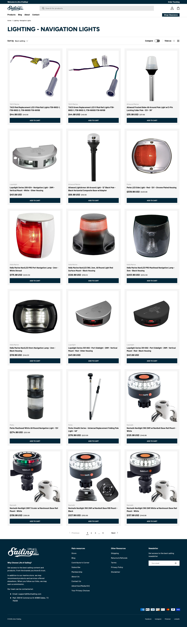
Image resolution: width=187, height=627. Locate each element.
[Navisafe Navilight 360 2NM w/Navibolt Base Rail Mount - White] (152, 396)
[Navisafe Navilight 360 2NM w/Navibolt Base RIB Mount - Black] (93, 476)
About (27, 14)
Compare (149, 41)
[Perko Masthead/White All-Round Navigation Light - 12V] (35, 396)
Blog (20, 14)
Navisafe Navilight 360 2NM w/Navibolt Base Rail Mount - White (151, 429)
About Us (75, 576)
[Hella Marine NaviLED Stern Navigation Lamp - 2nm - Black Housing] (35, 316)
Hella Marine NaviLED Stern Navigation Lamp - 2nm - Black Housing (32, 349)
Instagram (158, 619)
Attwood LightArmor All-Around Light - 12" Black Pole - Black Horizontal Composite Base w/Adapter (91, 189)
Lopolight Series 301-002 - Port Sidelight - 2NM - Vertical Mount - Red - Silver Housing (92, 349)
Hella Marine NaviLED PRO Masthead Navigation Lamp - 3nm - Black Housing (151, 269)
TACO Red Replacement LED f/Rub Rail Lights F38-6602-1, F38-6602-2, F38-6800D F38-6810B (35, 108)
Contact (35, 14)
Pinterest (168, 619)
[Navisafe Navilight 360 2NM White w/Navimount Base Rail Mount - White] (152, 476)
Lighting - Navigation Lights (22, 20)
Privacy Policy (117, 567)
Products (11, 14)
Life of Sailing (16, 619)
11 (103, 533)
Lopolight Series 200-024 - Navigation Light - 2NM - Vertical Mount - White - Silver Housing (32, 189)
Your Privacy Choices (81, 590)
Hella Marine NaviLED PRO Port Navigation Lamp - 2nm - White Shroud (34, 269)
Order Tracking (174, 2)
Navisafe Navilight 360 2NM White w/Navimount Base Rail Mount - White (152, 509)
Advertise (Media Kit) (80, 586)
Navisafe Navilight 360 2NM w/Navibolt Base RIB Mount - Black (92, 509)
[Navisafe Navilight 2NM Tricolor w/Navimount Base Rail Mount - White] (35, 476)
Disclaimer (115, 572)
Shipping (115, 553)
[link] (74, 532)
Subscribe (76, 567)
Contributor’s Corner (80, 562)
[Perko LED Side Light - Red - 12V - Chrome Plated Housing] (152, 156)
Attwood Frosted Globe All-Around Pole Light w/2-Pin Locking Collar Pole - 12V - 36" (150, 108)
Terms (113, 562)
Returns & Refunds (119, 558)
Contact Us (76, 581)
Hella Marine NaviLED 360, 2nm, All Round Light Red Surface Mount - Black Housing (90, 269)
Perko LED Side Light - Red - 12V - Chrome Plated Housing (151, 187)
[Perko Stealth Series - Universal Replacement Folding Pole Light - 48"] (93, 396)
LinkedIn (177, 619)
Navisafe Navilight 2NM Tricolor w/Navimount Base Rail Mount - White (34, 509)
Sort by (10, 41)
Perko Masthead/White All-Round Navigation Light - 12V (34, 428)
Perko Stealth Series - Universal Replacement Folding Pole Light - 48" (93, 429)
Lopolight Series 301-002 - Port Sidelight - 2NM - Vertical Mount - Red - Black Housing (151, 349)
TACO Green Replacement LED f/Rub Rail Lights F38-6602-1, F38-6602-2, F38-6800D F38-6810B (91, 108)
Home (9, 20)
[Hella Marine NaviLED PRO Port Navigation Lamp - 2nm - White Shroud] (35, 236)
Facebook (148, 619)
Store (74, 553)
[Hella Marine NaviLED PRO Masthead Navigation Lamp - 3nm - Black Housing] (152, 236)
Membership (77, 572)
